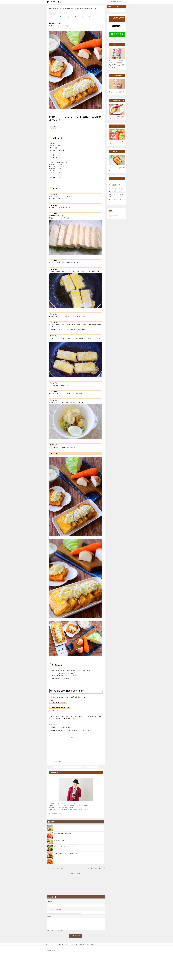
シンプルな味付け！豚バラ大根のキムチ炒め (62, 833)
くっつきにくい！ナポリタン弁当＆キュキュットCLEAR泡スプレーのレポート (117, 169)
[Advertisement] (76, 747)
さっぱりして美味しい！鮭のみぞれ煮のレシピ (57, 868)
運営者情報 (111, 211)
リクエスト (111, 213)
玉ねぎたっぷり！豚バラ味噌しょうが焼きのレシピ (64, 846)
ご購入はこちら (114, 67)
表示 (55, 126)
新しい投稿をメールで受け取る (55, 930)
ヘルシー (55, 761)
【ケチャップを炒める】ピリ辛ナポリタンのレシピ (64, 860)
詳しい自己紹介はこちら (55, 813)
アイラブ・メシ (54, 2)
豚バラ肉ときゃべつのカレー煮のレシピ (95, 868)
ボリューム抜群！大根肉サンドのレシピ (61, 840)
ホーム (110, 210)
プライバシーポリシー (113, 215)
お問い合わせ (53, 724)
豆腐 (60, 761)
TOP (52, 944)
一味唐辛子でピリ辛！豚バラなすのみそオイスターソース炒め (66, 853)
